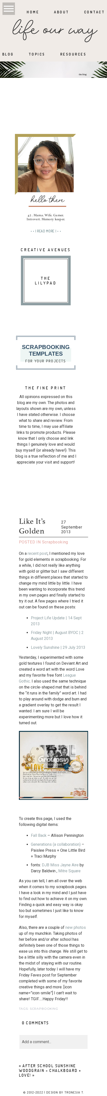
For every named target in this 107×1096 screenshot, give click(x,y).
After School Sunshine (49, 1065)
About (61, 12)
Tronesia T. (74, 1092)
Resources (73, 54)
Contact (94, 12)
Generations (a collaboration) (56, 844)
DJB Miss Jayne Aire (61, 865)
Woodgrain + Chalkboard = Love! (50, 1073)
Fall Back (39, 835)
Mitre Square (69, 871)
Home (33, 12)
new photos (75, 927)
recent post (38, 553)
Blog (8, 54)
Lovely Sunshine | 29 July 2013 (58, 647)
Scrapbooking (55, 542)
